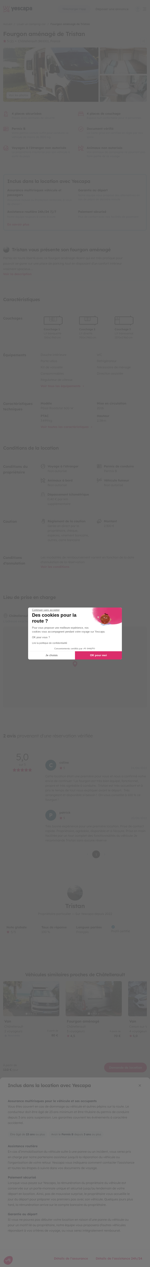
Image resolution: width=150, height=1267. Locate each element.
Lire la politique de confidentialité (49, 643)
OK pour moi (98, 655)
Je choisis (52, 655)
